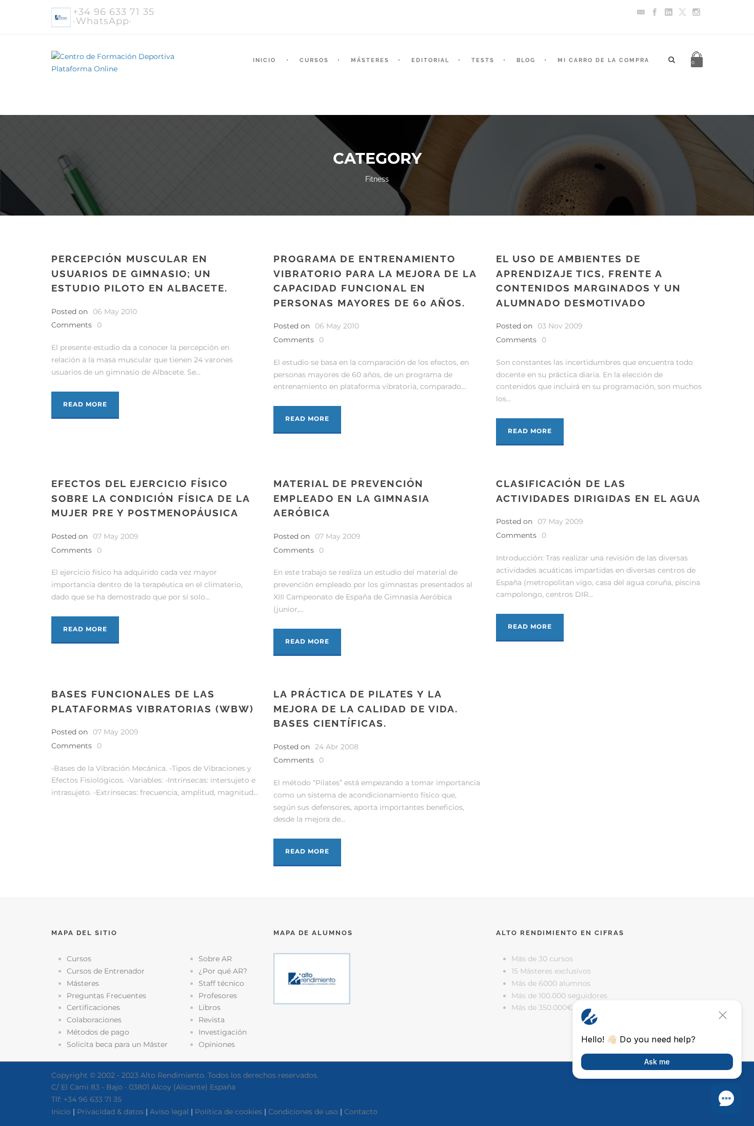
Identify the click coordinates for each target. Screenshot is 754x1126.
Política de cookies (228, 1111)
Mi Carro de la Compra (603, 60)
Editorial (430, 60)
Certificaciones (93, 1007)
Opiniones (217, 1044)
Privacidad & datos (110, 1111)
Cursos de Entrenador (106, 971)
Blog (526, 60)
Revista (212, 1019)
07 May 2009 (115, 536)
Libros (210, 1007)
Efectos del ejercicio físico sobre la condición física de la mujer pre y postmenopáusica (150, 498)
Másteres (370, 60)
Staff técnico (221, 983)
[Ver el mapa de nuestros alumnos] (311, 978)
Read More (85, 404)
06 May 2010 (115, 311)
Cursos (314, 60)
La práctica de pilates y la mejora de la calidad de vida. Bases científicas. (365, 708)
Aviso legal (169, 1111)
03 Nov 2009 (560, 326)
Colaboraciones (94, 1019)
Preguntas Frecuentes (106, 995)
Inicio (264, 60)
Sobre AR (215, 958)
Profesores (218, 995)
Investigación (223, 1032)
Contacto (361, 1111)
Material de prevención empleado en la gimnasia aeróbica (351, 498)
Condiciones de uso (303, 1111)
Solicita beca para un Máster (117, 1044)
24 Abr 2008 (337, 746)
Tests (482, 60)
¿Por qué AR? (223, 971)
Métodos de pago (98, 1032)
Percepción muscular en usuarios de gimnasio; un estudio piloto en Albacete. (139, 273)
